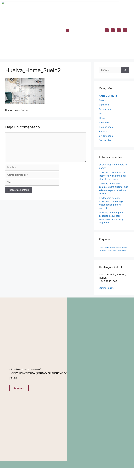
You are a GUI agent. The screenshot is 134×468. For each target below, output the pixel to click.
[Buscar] (125, 70)
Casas (102, 100)
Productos (104, 122)
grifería (101, 247)
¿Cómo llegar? (106, 288)
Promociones (106, 127)
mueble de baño (110, 247)
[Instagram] (113, 30)
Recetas (103, 131)
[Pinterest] (125, 30)
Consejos (104, 104)
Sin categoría (106, 136)
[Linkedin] (119, 30)
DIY (101, 113)
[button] (67, 30)
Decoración (105, 109)
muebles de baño (121, 247)
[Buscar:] (110, 70)
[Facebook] (107, 30)
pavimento (102, 250)
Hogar (102, 118)
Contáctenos (19, 388)
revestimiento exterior (120, 250)
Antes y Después (108, 95)
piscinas (109, 250)
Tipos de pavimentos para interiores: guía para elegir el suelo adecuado (112, 175)
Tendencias (105, 140)
